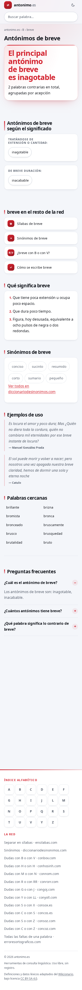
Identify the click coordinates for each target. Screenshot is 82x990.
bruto (48, 542)
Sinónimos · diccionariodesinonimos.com (35, 850)
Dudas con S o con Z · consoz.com (29, 921)
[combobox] (41, 17)
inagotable (20, 152)
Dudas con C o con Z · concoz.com (30, 928)
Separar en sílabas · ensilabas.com (30, 842)
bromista (13, 516)
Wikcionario (65, 974)
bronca (49, 516)
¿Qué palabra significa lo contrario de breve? (36, 626)
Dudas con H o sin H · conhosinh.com (32, 866)
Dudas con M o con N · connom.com (31, 874)
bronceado (14, 525)
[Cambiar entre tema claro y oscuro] (73, 5)
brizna (48, 507)
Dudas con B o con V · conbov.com (30, 858)
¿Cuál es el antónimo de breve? (30, 582)
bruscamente (54, 525)
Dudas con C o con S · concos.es (28, 913)
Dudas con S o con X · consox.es (28, 905)
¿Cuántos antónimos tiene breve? (33, 610)
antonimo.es (12, 30)
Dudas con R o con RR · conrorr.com (31, 881)
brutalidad (14, 542)
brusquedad (53, 533)
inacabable (20, 180)
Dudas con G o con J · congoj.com (29, 889)
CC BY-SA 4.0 (28, 978)
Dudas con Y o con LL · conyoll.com (30, 897)
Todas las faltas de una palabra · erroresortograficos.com (29, 939)
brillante (12, 507)
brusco (11, 533)
